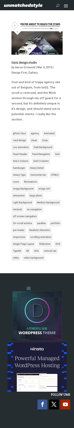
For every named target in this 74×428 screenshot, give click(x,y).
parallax (41, 223)
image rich (44, 188)
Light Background (22, 202)
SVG (57, 244)
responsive (19, 237)
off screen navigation (25, 216)
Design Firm (19, 72)
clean (34, 140)
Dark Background (43, 147)
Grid (57, 154)
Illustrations (30, 181)
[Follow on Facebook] (42, 404)
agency (35, 133)
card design (19, 140)
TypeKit (17, 251)
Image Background (23, 188)
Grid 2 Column (20, 161)
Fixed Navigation (41, 154)
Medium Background (48, 202)
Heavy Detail (37, 168)
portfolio (55, 223)
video (16, 257)
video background (33, 257)
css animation (21, 147)
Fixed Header (20, 154)
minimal (17, 209)
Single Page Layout (23, 244)
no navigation (34, 209)
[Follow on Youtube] (65, 404)
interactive (19, 195)
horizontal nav (38, 175)
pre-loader (18, 230)
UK (27, 251)
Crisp (45, 140)
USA (36, 251)
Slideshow (45, 244)
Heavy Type (19, 175)
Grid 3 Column (41, 161)
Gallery (33, 72)
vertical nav (50, 251)
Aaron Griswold (25, 67)
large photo (36, 195)
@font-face (19, 133)
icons (16, 181)
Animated (49, 133)
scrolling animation (40, 237)
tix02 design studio (24, 63)
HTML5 (55, 175)
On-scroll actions (22, 223)
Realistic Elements (39, 230)
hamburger (19, 168)
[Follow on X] (54, 404)
